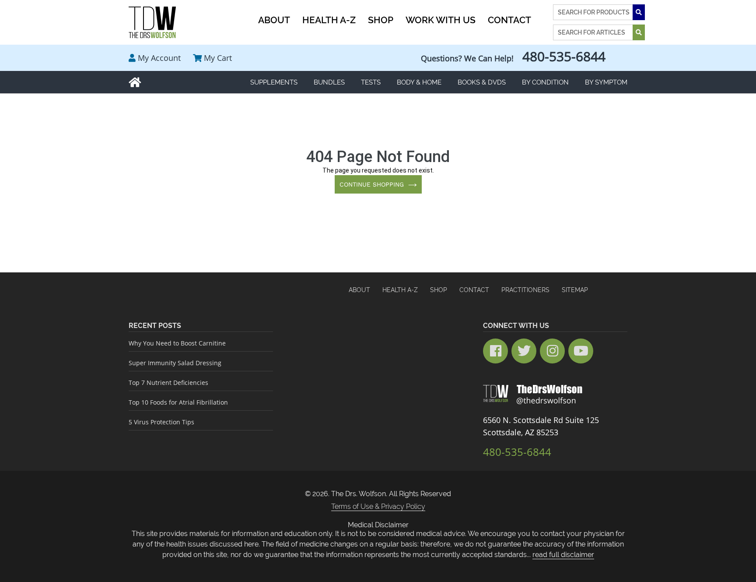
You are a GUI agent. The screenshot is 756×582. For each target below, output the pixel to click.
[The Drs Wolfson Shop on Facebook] (495, 351)
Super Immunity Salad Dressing (175, 363)
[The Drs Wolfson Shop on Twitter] (523, 351)
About (359, 289)
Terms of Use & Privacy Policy (378, 506)
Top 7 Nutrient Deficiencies (168, 382)
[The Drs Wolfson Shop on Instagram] (552, 351)
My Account (159, 58)
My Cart (218, 58)
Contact (474, 289)
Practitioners (525, 289)
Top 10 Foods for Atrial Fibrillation (178, 402)
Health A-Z (400, 289)
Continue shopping (372, 184)
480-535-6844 (564, 56)
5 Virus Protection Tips (161, 422)
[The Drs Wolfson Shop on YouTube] (580, 351)
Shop (438, 289)
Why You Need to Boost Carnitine (177, 343)
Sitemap (575, 289)
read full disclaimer (563, 554)
